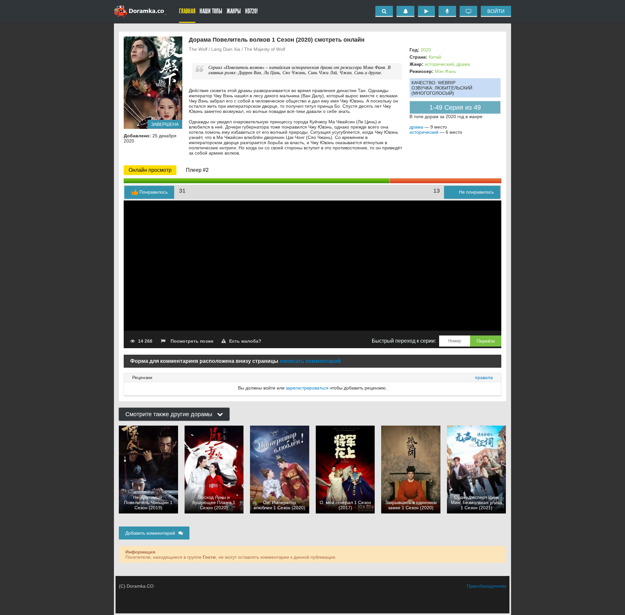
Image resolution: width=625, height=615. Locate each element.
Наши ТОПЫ (211, 11)
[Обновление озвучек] (447, 11)
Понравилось (153, 192)
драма (463, 64)
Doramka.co (140, 11)
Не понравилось (476, 192)
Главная (187, 11)
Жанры (234, 11)
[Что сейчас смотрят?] (468, 11)
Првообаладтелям (486, 586)
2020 (426, 49)
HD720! (251, 11)
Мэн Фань (445, 71)
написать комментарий (310, 361)
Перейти (486, 341)
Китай (435, 57)
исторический (439, 64)
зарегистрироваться (307, 387)
